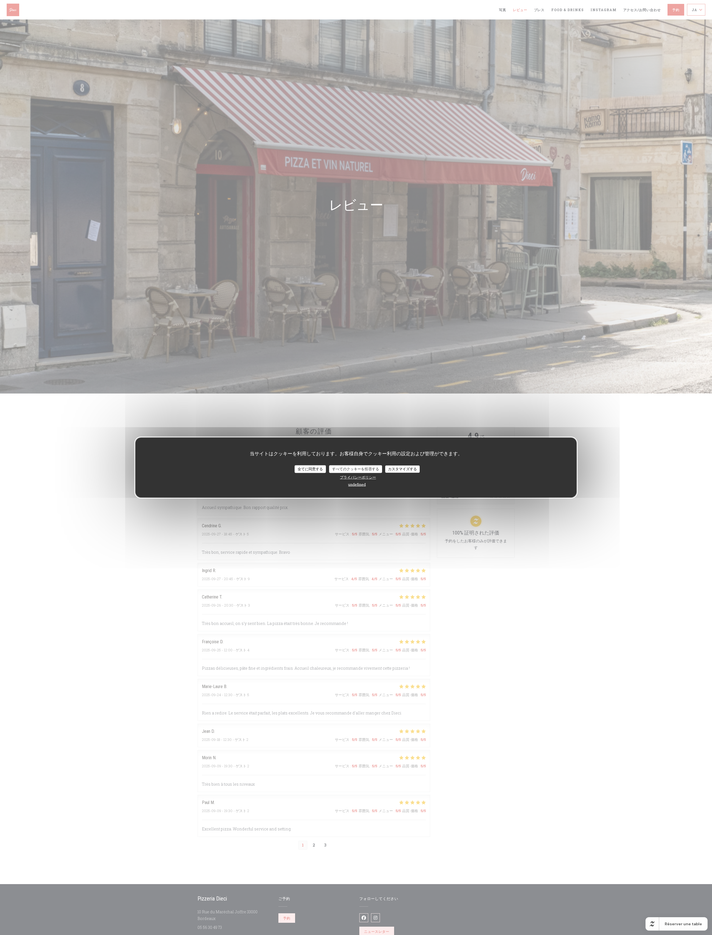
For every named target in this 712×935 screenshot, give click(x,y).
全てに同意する (310, 468)
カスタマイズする (402, 468)
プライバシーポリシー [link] (358, 476)
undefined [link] (357, 484)
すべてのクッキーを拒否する (355, 468)
